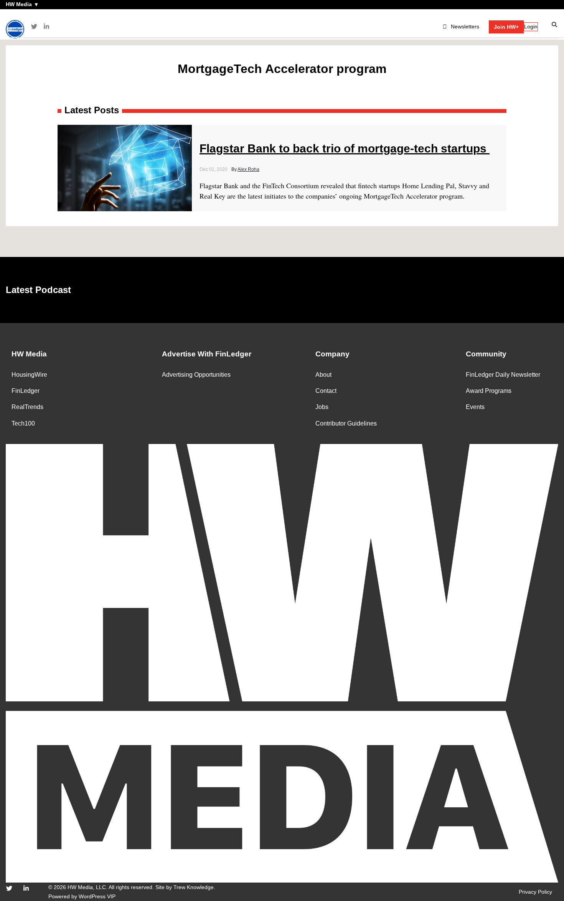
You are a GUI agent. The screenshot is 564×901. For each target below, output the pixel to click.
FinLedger (26, 391)
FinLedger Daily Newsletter (503, 374)
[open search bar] (554, 25)
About (323, 374)
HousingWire (29, 374)
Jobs (321, 407)
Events (475, 407)
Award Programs (488, 391)
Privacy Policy (535, 892)
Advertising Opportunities (196, 374)
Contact (325, 391)
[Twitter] (34, 27)
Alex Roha (248, 169)
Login (531, 26)
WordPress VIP (97, 896)
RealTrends (27, 407)
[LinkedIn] (46, 27)
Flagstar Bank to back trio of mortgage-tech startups (345, 148)
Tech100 (23, 423)
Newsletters (465, 26)
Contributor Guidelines (346, 423)
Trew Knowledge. (194, 887)
